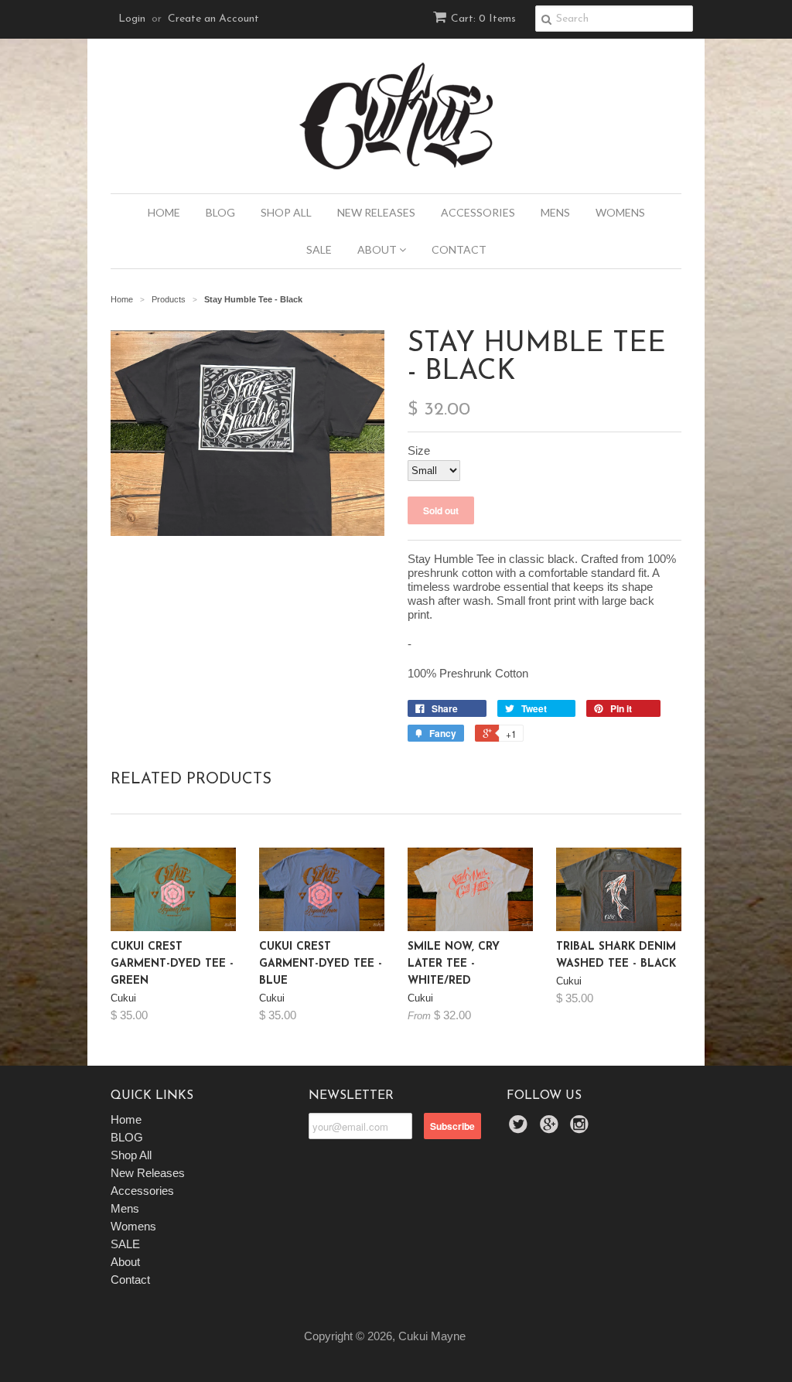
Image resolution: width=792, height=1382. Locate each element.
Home (164, 212)
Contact (459, 249)
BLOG (220, 212)
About (378, 249)
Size (419, 450)
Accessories (478, 212)
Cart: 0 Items (483, 19)
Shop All (286, 212)
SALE (319, 249)
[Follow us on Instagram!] (581, 1128)
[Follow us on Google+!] (551, 1128)
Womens (620, 212)
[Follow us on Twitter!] (520, 1128)
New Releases (376, 212)
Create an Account (213, 19)
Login (131, 19)
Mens (555, 212)
